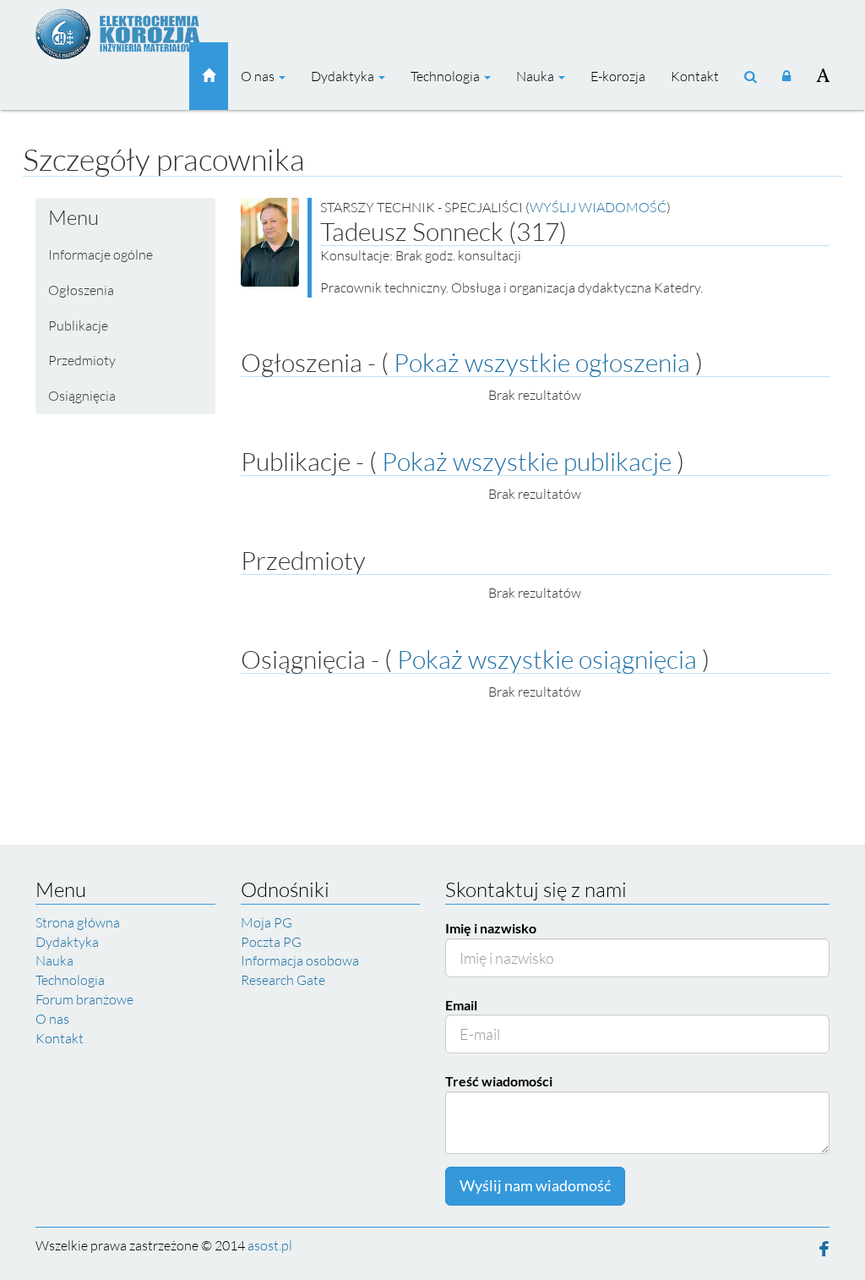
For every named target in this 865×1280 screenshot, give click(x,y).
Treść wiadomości (498, 1081)
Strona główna (77, 922)
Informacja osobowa (300, 960)
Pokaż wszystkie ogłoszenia (542, 362)
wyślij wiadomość (598, 207)
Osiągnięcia (82, 395)
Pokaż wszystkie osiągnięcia (547, 659)
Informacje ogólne (100, 254)
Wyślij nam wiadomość (535, 1185)
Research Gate (283, 979)
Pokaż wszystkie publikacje (527, 461)
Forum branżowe (84, 999)
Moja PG (266, 922)
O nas (259, 76)
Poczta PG (271, 941)
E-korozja (617, 76)
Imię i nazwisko (490, 928)
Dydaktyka (344, 76)
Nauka (536, 76)
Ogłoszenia (81, 290)
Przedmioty (82, 360)
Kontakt (695, 76)
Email (461, 1005)
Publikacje (78, 325)
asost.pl (270, 1245)
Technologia (446, 76)
